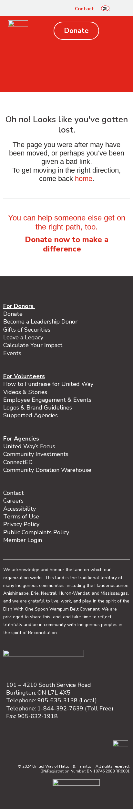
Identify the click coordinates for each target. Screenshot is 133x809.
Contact (84, 8)
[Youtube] (104, 745)
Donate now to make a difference (66, 244)
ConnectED (18, 462)
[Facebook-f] (49, 745)
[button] (120, 9)
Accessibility (19, 509)
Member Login (22, 540)
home (83, 179)
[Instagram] (63, 745)
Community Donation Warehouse (47, 470)
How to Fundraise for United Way (48, 384)
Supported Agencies (31, 415)
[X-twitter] (90, 745)
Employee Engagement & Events (47, 400)
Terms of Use (21, 516)
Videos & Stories (25, 392)
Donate (13, 314)
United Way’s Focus (29, 446)
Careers (13, 501)
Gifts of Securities (26, 330)
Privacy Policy (21, 524)
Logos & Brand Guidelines (37, 407)
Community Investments (35, 454)
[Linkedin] (77, 745)
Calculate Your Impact (33, 345)
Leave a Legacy (23, 337)
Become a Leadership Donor (40, 321)
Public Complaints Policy (36, 532)
